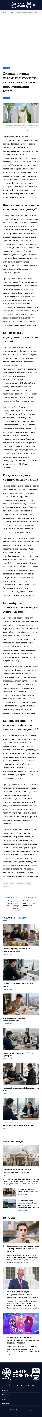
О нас (4, 1399)
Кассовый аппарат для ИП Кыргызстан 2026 (21, 1089)
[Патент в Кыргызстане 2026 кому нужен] (21, 969)
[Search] (34, 5)
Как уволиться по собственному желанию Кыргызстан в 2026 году (18, 1124)
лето (12, 883)
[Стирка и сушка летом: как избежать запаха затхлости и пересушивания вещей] (21, 113)
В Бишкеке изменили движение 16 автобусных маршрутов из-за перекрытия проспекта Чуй (28, 1204)
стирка (28, 883)
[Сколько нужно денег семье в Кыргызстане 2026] (21, 935)
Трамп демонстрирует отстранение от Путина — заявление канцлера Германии (22, 1294)
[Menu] (38, 5)
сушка (6, 886)
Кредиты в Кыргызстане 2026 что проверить (18, 1054)
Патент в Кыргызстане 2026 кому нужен (18, 984)
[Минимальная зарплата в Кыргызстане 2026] (21, 1004)
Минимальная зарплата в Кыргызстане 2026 (14, 1019)
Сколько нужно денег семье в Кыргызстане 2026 (16, 949)
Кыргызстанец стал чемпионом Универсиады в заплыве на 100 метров (23, 1248)
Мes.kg (6, 186)
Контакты (6, 1395)
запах (6, 883)
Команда (5, 1390)
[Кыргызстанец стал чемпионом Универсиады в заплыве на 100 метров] (21, 1232)
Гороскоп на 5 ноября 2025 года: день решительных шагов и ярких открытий (23, 1340)
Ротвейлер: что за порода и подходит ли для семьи (30, 903)
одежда (20, 883)
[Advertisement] (21, 41)
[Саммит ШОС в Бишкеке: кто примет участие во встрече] (21, 1155)
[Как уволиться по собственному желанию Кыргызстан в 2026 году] (21, 1109)
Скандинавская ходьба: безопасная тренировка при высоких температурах (12, 905)
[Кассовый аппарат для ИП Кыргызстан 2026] (21, 1074)
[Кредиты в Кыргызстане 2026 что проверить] (21, 1039)
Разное (6, 68)
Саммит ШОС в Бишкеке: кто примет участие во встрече (17, 1170)
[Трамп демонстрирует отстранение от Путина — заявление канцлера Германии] (21, 1278)
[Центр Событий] (21, 5)
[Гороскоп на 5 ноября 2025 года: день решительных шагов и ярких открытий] (21, 1323)
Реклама (5, 1403)
